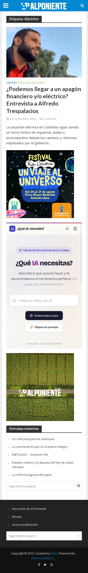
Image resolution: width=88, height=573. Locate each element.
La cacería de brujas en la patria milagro (39, 447)
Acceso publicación (25, 524)
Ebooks (17, 517)
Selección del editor (31, 82)
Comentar (50, 119)
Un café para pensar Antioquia (33, 439)
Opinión (11, 82)
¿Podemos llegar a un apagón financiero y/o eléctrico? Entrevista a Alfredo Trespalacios (43, 99)
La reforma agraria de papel (31, 475)
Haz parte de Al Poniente (29, 509)
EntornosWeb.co (42, 558)
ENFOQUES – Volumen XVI (30, 455)
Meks (54, 553)
